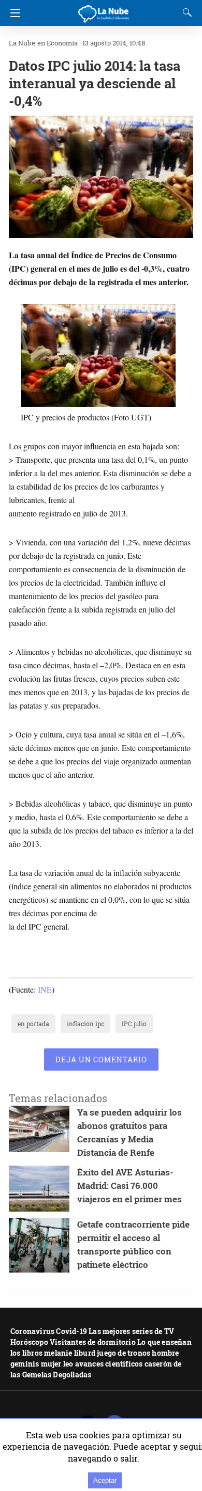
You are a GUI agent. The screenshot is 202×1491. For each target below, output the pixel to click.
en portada (33, 1023)
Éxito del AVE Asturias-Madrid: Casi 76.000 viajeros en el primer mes (129, 1185)
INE (45, 989)
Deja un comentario (101, 1059)
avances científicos (109, 1364)
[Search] (185, 12)
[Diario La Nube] (104, 9)
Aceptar (105, 1480)
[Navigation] (12, 13)
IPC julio (134, 1023)
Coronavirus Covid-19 (48, 1331)
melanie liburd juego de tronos (97, 1353)
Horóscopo (29, 1342)
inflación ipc (85, 1023)
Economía (62, 43)
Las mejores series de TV (131, 1331)
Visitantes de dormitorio (93, 1342)
